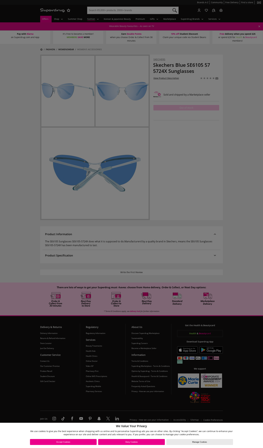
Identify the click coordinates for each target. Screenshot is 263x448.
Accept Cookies (63, 442)
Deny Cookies (131, 442)
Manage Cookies (199, 442)
